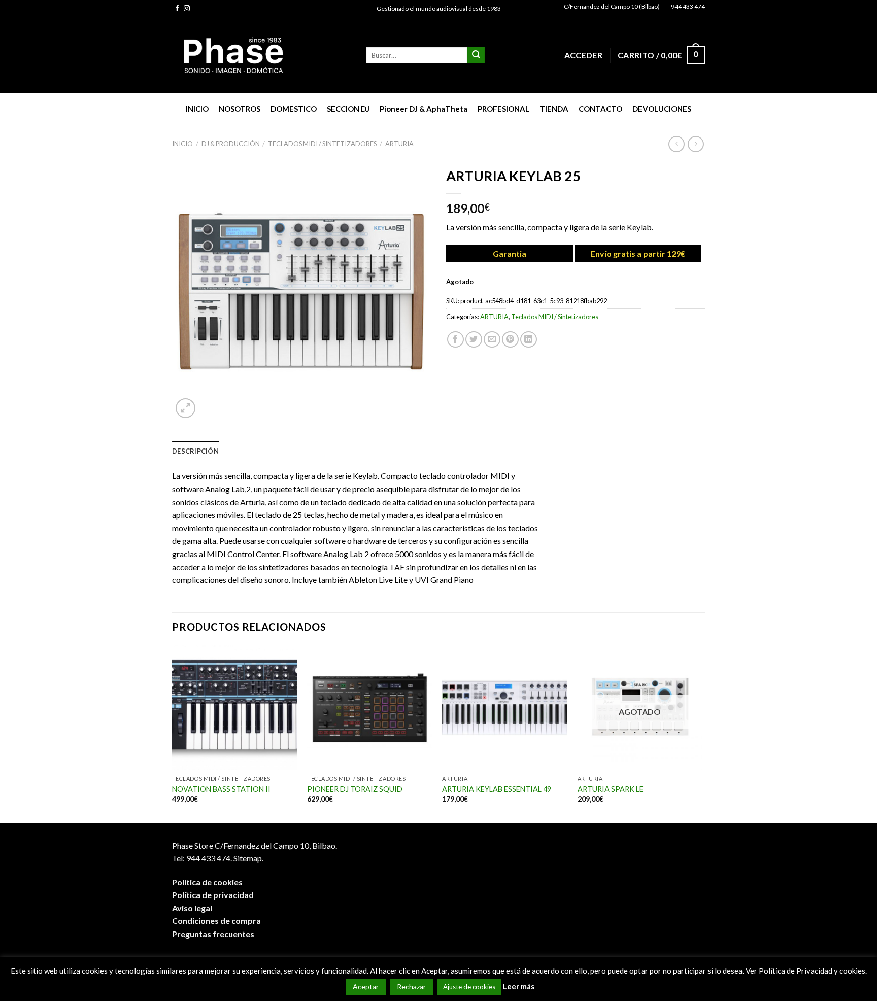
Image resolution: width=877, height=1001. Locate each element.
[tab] (195, 451)
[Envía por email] (492, 339)
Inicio (182, 144)
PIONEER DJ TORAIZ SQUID (354, 789)
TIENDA (553, 108)
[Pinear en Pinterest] (510, 339)
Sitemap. (248, 858)
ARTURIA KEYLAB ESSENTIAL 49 (496, 789)
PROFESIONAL (503, 108)
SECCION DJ (348, 108)
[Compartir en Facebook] (455, 339)
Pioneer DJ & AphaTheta (423, 108)
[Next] (702, 733)
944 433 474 (688, 6)
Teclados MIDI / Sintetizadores (322, 144)
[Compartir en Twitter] (473, 339)
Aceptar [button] (366, 986)
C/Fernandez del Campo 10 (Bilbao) (612, 6)
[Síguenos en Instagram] (187, 8)
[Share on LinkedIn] (528, 339)
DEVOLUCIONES (661, 108)
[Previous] (172, 733)
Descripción (195, 451)
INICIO (197, 108)
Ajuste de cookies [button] (469, 987)
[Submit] (476, 55)
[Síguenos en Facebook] (177, 8)
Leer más (518, 986)
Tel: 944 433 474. (202, 858)
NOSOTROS (239, 108)
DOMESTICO (294, 108)
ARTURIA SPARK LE (611, 789)
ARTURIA (399, 144)
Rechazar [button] (411, 986)
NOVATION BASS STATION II (221, 789)
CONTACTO (600, 108)
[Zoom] (185, 408)
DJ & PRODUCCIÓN (230, 144)
